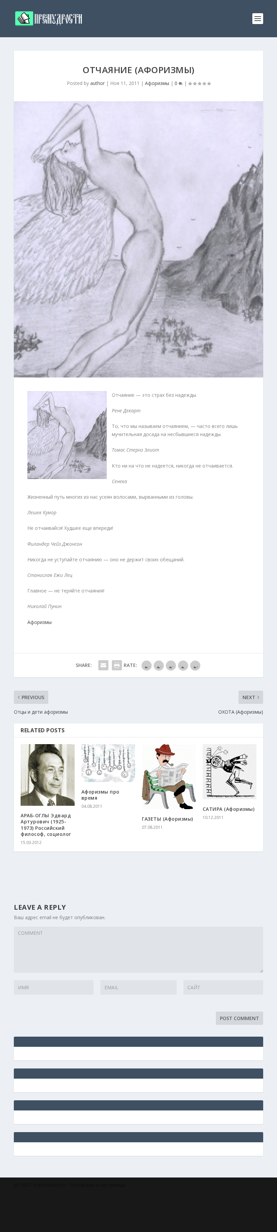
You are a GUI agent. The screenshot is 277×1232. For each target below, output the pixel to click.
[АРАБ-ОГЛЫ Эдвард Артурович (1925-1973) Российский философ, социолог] (48, 775)
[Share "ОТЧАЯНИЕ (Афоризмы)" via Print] (117, 665)
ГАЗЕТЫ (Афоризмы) (167, 819)
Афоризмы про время (100, 794)
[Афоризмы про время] (108, 763)
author (97, 83)
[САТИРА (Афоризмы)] (230, 771)
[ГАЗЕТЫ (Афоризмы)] (169, 776)
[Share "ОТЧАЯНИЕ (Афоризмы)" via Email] (103, 665)
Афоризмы (157, 83)
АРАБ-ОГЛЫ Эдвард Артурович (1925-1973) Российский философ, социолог (46, 824)
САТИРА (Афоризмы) (229, 809)
